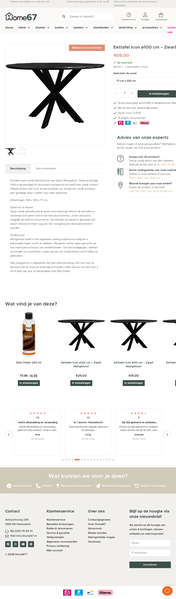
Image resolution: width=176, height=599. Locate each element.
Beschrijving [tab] (18, 168)
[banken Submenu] (86, 27)
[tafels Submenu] (29, 27)
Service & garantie (58, 533)
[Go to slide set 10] (94, 459)
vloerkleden (101, 27)
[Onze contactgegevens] (38, 486)
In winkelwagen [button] (29, 383)
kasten (59, 27)
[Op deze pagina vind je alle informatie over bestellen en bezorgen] (98, 486)
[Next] (167, 434)
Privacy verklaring (58, 546)
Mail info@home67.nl (23, 536)
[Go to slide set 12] (100, 459)
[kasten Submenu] (67, 27)
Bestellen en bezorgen (116, 486)
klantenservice (129, 20)
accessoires (150, 27)
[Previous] (9, 434)
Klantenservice (22, 486)
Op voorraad (124, 63)
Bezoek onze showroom (76, 486)
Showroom (95, 528)
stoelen (40, 27)
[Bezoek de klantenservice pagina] (9, 486)
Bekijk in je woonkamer (86, 48)
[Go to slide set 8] (88, 459)
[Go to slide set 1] (63, 459)
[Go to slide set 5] (77, 459)
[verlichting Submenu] (135, 27)
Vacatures (94, 541)
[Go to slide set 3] (69, 459)
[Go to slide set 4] (72, 459)
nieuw (9, 27)
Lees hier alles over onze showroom (150, 191)
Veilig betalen (55, 537)
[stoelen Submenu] (48, 27)
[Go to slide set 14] (107, 459)
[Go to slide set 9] (91, 459)
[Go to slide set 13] (103, 459)
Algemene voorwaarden (62, 541)
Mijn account (55, 550)
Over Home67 (97, 524)
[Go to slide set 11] (97, 459)
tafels (22, 27)
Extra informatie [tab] (46, 168)
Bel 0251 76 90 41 (21, 531)
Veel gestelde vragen (101, 537)
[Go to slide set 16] (113, 459)
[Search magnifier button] (64, 16)
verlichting (126, 27)
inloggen (145, 20)
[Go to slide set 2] (66, 459)
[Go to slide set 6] (82, 459)
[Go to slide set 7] (85, 459)
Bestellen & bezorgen (60, 524)
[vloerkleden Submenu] (112, 27)
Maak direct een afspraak (144, 178)
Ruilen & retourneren (154, 486)
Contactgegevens (99, 520)
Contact (47, 486)
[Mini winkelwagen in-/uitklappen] (163, 15)
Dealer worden (97, 533)
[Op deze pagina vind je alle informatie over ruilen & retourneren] (136, 486)
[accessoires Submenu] (161, 27)
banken (79, 27)
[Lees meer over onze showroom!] (57, 486)
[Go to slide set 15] (110, 459)
